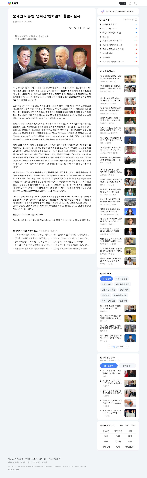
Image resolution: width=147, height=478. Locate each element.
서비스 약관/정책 (54, 459)
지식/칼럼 (106, 447)
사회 (130, 431)
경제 (106, 436)
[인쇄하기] (88, 28)
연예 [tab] (126, 425)
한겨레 (14, 3)
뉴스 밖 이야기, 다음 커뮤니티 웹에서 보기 (122, 11)
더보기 (117, 347)
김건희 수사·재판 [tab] (108, 290)
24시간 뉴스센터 (31, 459)
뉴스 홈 (106, 431)
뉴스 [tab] (121, 425)
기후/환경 (118, 431)
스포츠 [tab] (133, 425)
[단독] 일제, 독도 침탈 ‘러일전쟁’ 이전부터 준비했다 (72, 248)
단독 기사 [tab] (105, 295)
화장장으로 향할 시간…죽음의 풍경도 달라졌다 (33, 248)
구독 (123, 3)
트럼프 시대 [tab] (106, 284)
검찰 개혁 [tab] (123, 301)
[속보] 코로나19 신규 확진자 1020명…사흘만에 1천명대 (33, 238)
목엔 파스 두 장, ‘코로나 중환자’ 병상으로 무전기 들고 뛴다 (33, 245)
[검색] (136, 3)
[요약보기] (70, 28)
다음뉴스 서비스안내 (15, 459)
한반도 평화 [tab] (124, 290)
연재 (118, 447)
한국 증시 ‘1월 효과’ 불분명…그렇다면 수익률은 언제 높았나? (72, 235)
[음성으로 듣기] (75, 28)
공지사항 (42, 459)
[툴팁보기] (136, 20)
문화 (106, 441)
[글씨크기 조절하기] (84, 28)
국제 (130, 436)
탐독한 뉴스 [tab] (127, 366)
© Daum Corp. (13, 470)
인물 (130, 441)
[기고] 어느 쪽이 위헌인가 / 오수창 (68, 241)
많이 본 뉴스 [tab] (108, 366)
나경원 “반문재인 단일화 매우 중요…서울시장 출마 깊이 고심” (33, 235)
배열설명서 (130, 447)
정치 (118, 436)
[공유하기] (130, 3)
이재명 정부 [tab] (106, 279)
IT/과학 (118, 441)
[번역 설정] (79, 28)
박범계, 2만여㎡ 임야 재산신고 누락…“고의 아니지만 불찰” (72, 238)
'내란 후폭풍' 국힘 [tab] (122, 284)
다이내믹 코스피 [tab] (120, 295)
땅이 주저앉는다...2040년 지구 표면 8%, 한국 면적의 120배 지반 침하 (33, 241)
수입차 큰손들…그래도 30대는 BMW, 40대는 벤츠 (72, 245)
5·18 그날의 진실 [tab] (108, 301)
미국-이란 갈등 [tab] (121, 279)
